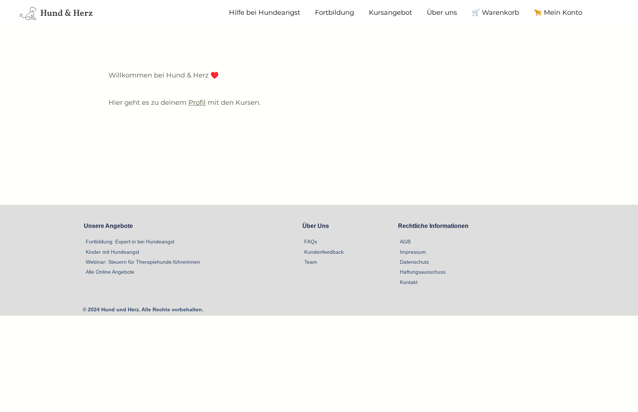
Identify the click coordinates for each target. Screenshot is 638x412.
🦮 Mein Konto (558, 12)
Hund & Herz (66, 13)
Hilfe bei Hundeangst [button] (264, 12)
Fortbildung (334, 12)
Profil (197, 102)
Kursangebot (390, 12)
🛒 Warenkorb (495, 12)
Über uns (442, 12)
